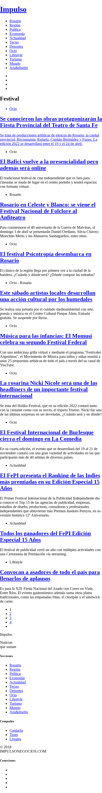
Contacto (16, 730)
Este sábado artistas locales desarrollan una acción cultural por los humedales (47, 296)
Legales (15, 739)
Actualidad (17, 38)
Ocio (13, 51)
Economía (17, 34)
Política (15, 29)
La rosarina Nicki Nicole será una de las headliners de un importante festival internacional (48, 389)
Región (14, 25)
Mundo (14, 63)
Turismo (15, 59)
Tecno (14, 42)
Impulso (13, 9)
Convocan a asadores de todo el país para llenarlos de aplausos (50, 575)
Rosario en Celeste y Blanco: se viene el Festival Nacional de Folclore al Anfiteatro (48, 211)
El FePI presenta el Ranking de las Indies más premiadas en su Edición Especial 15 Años (50, 481)
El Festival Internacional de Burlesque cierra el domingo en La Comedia (47, 435)
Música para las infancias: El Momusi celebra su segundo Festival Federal (46, 339)
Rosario (15, 21)
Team (13, 735)
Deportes (16, 46)
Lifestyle (16, 55)
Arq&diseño (18, 68)
